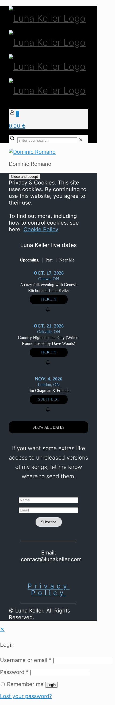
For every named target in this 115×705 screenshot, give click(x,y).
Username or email (26, 660)
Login (51, 685)
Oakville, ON (48, 331)
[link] (81, 140)
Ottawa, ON (48, 278)
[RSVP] (48, 309)
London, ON (49, 384)
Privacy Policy (49, 589)
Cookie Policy (41, 229)
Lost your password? (26, 696)
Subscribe (48, 522)
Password (14, 672)
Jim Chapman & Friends (48, 390)
